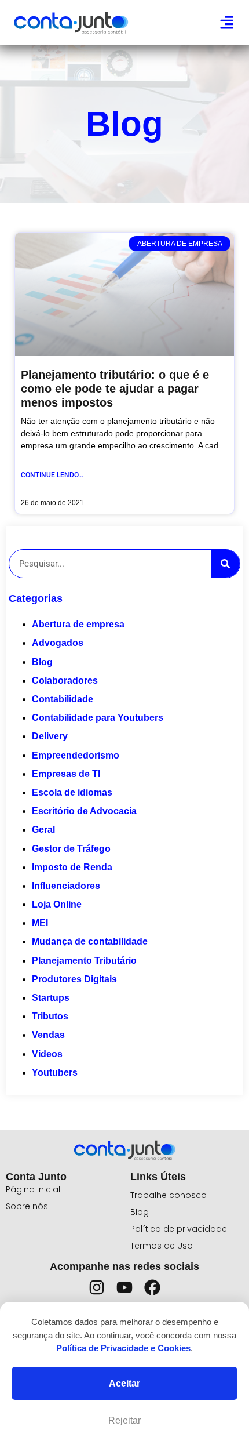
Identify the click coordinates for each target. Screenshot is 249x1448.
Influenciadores (66, 886)
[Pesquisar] (225, 564)
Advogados (57, 643)
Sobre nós (27, 1206)
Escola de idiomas (72, 792)
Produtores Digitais (74, 979)
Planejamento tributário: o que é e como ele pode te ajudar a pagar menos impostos (115, 388)
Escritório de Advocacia (84, 811)
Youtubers (55, 1072)
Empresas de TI (66, 774)
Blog (42, 662)
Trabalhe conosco (168, 1195)
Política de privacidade (178, 1229)
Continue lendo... (52, 475)
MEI (40, 923)
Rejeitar (124, 1420)
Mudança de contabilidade (90, 941)
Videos (47, 1054)
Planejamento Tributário (84, 961)
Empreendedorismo (75, 755)
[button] (227, 23)
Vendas (48, 1035)
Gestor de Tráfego (71, 849)
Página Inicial (33, 1189)
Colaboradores (65, 680)
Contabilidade (62, 699)
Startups (50, 998)
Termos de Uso (161, 1245)
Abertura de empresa (78, 624)
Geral (43, 829)
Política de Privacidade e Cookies (123, 1348)
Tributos (50, 1016)
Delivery (50, 736)
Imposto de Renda (72, 867)
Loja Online (57, 904)
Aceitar (124, 1383)
